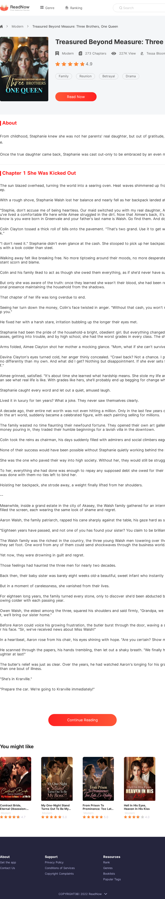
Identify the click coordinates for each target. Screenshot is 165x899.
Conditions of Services (60, 868)
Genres (107, 868)
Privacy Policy (54, 862)
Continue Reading (82, 720)
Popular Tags (112, 879)
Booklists (109, 873)
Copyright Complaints (59, 873)
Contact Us (7, 868)
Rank (106, 862)
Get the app (8, 862)
